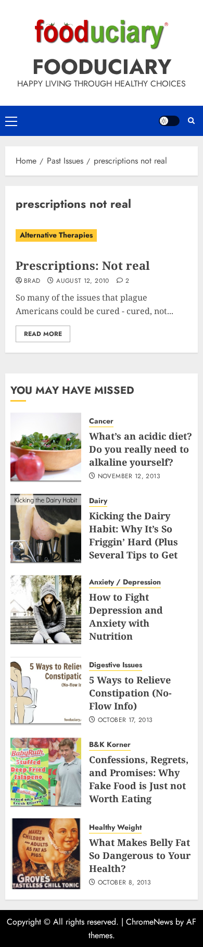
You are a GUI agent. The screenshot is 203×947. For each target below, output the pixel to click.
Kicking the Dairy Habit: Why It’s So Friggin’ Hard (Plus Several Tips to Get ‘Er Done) (133, 542)
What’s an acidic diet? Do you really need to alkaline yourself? (140, 449)
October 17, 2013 (125, 720)
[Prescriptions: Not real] (101, 235)
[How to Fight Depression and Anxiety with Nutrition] (45, 610)
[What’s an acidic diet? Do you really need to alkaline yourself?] (45, 447)
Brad (32, 281)
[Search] (191, 121)
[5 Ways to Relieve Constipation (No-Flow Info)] (45, 691)
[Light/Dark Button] (169, 121)
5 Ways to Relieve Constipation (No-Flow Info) (130, 693)
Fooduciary (101, 67)
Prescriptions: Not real (83, 265)
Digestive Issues (115, 665)
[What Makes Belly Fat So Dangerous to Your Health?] (45, 853)
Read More (43, 334)
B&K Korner (110, 745)
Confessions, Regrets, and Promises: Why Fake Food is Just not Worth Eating (138, 779)
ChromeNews (149, 922)
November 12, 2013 (129, 476)
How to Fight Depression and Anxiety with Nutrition (126, 617)
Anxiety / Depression (125, 582)
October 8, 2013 (124, 883)
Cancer (101, 421)
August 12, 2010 (82, 281)
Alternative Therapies (56, 235)
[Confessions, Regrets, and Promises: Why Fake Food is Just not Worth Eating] (45, 772)
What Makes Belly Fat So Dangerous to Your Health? (140, 855)
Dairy (98, 501)
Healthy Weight (115, 827)
